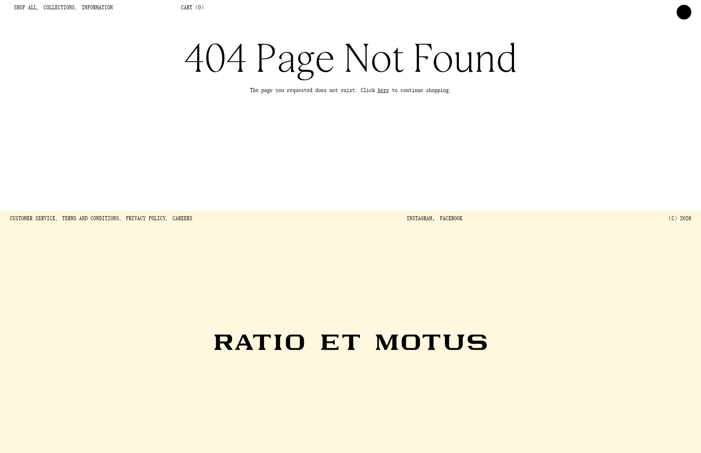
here (383, 90)
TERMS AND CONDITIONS (90, 218)
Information (97, 8)
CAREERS (182, 218)
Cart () (192, 8)
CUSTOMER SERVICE (32, 218)
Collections (59, 8)
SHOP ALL (25, 8)
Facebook (451, 218)
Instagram (419, 218)
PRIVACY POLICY (146, 218)
